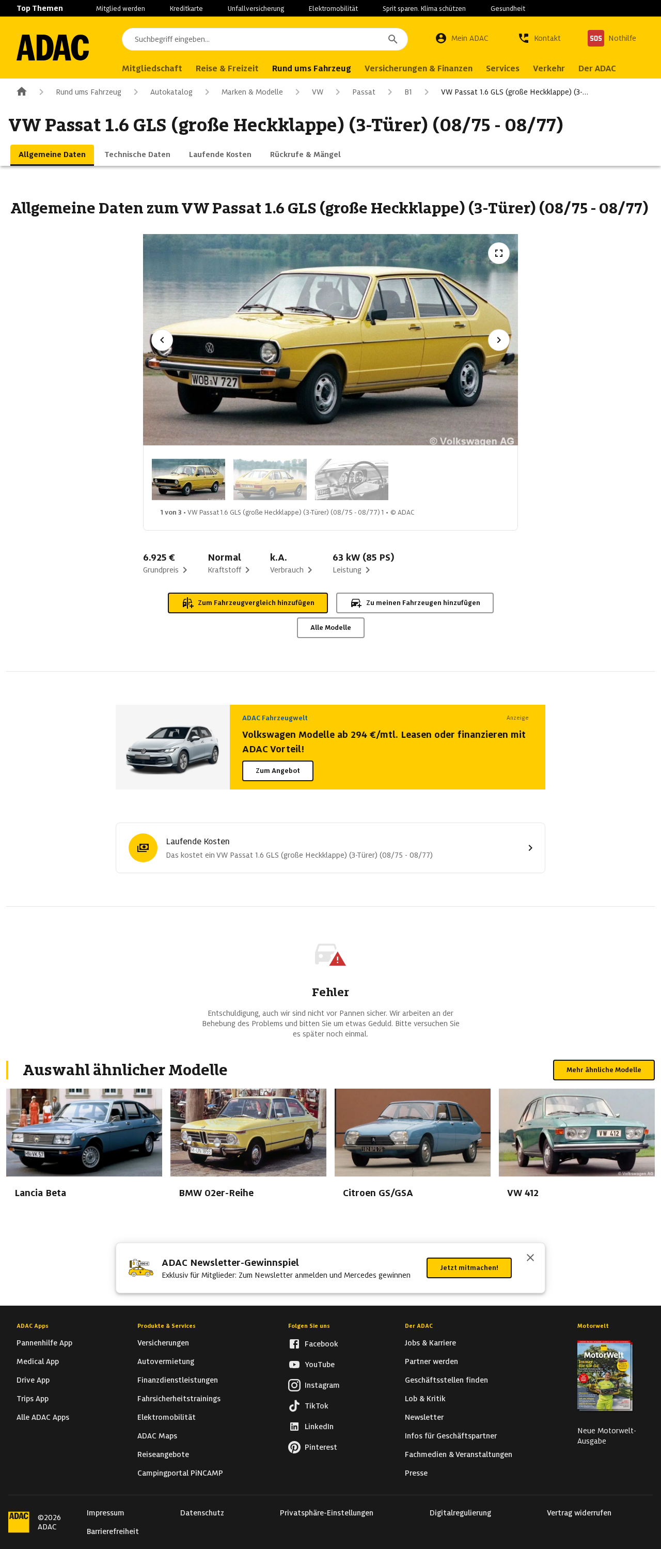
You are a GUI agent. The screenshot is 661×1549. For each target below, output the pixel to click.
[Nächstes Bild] (499, 340)
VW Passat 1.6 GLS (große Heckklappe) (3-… (514, 92)
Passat (363, 92)
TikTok (316, 1406)
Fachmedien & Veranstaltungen (458, 1454)
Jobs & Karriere (430, 1342)
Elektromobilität (333, 8)
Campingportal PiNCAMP (180, 1473)
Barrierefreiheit (113, 1531)
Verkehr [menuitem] (549, 68)
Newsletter (424, 1417)
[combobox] (265, 39)
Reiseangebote (163, 1454)
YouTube (320, 1364)
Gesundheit (508, 8)
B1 (408, 92)
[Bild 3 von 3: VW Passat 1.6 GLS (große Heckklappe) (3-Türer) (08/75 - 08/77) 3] (351, 479)
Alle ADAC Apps (43, 1417)
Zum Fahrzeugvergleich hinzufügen (256, 602)
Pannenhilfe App (44, 1342)
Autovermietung (165, 1361)
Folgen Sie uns (309, 1325)
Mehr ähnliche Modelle (603, 1069)
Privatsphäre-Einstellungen (326, 1512)
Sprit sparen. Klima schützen (424, 8)
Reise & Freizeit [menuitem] (227, 68)
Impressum (105, 1512)
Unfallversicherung (256, 8)
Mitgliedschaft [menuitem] (152, 68)
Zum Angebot (278, 770)
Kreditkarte (186, 8)
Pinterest (321, 1447)
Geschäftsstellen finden (446, 1380)
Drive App (33, 1380)
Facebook (321, 1344)
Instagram (322, 1385)
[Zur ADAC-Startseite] (53, 47)
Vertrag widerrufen (579, 1512)
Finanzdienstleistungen (177, 1380)
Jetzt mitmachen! (469, 1267)
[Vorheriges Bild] (162, 340)
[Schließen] (530, 1258)
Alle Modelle (330, 627)
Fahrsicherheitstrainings (179, 1398)
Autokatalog (171, 92)
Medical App (38, 1361)
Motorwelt (593, 1325)
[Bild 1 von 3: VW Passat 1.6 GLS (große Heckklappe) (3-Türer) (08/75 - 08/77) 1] (188, 479)
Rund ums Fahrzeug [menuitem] (311, 68)
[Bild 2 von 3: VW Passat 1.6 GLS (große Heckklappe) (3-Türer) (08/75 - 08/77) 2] (270, 479)
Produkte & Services (166, 1325)
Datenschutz (202, 1512)
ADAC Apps (33, 1325)
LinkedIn (319, 1426)
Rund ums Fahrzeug (88, 92)
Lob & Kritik (425, 1398)
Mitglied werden (120, 8)
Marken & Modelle (252, 92)
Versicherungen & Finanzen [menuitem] (419, 68)
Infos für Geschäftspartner (451, 1435)
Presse (416, 1473)
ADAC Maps (157, 1435)
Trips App (33, 1398)
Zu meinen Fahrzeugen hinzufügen (423, 602)
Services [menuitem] (503, 68)
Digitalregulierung (460, 1512)
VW (317, 92)
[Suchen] (393, 39)
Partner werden (431, 1361)
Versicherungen (163, 1342)
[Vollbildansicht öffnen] (499, 253)
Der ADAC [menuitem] (597, 68)
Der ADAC (419, 1325)
